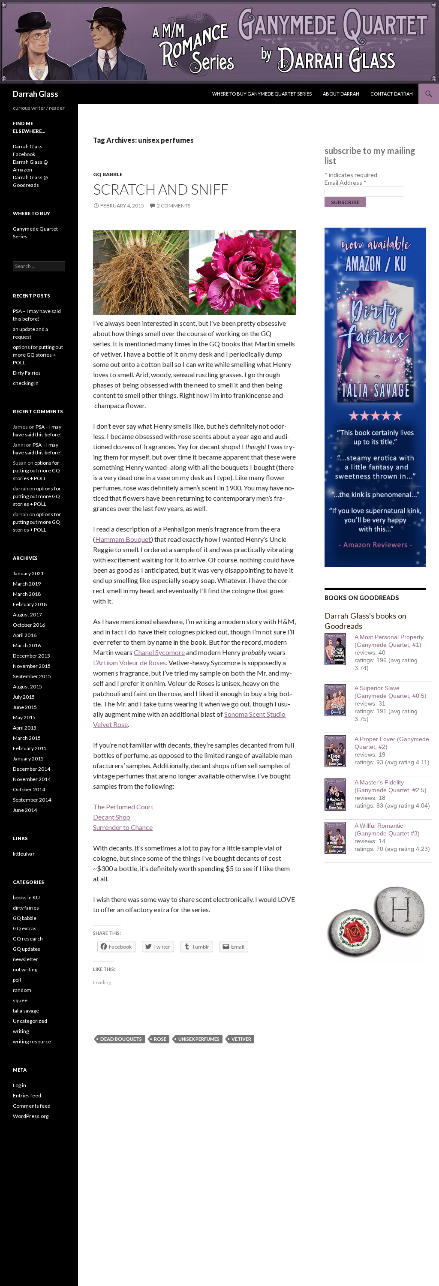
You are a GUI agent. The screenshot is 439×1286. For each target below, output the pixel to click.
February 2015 (30, 748)
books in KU (26, 897)
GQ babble (108, 174)
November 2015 (32, 666)
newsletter (25, 959)
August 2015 (27, 686)
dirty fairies (26, 907)
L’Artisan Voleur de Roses (129, 662)
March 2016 (27, 645)
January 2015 (28, 758)
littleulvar (24, 853)
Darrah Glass (35, 94)
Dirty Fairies (27, 373)
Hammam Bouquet (123, 539)
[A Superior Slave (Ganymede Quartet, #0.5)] (340, 700)
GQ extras (24, 928)
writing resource (32, 1041)
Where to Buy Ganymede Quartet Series (262, 93)
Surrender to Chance (123, 827)
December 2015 (31, 655)
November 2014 (32, 779)
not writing (25, 969)
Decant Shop (111, 817)
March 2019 (27, 583)
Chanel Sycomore (159, 652)
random (22, 990)
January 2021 (28, 573)
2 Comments (173, 205)
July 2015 (24, 697)
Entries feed (27, 1095)
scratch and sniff (161, 189)
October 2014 (29, 789)
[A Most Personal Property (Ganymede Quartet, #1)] (340, 649)
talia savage (26, 1010)
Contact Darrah (391, 93)
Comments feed (32, 1106)
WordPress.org (30, 1116)
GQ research (28, 938)
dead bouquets (121, 1039)
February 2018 (30, 604)
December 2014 (31, 769)
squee (20, 1000)
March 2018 (27, 594)
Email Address (346, 182)
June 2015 (25, 707)
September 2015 (32, 676)
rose (160, 1039)
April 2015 (24, 727)
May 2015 (24, 717)
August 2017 (27, 614)
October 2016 (29, 625)
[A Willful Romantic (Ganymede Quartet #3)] (340, 838)
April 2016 (24, 635)
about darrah (341, 93)
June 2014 (25, 810)
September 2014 (32, 799)
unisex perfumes (199, 1039)
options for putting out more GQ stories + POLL (38, 355)
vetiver (241, 1039)
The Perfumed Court (123, 806)
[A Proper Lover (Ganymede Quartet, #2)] (340, 751)
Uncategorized (30, 1021)
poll (17, 980)
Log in (19, 1085)
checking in (26, 383)
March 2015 (27, 738)
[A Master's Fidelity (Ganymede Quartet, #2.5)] (340, 794)
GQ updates (26, 949)
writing (21, 1031)
